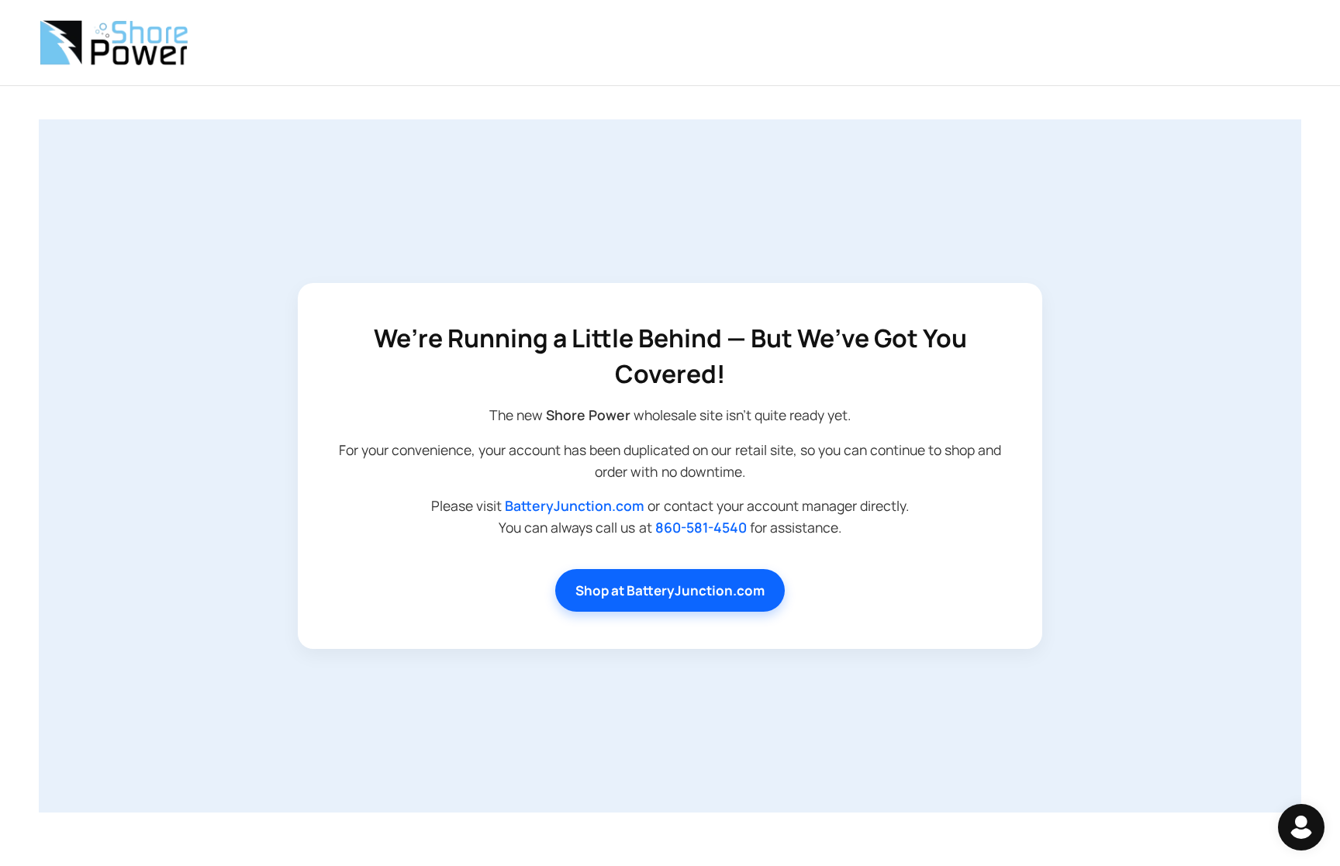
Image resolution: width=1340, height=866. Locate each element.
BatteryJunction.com (574, 505)
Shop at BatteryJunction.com (670, 590)
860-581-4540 (701, 527)
